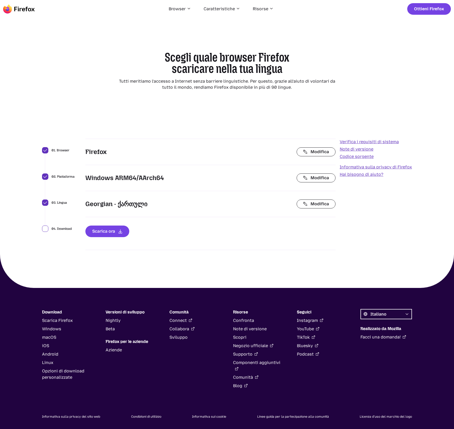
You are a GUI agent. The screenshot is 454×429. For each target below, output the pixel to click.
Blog (237, 385)
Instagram (307, 320)
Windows (51, 328)
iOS (45, 345)
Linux (47, 362)
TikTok (303, 337)
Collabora (179, 328)
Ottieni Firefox (429, 8)
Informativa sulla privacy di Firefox (376, 166)
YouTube (305, 328)
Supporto (242, 354)
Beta (110, 328)
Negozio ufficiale (250, 345)
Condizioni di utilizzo (146, 416)
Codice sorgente (357, 156)
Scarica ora (103, 231)
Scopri (239, 337)
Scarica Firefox (57, 320)
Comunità (243, 377)
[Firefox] (19, 9)
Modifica (320, 151)
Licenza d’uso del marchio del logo (386, 416)
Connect (178, 320)
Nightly (113, 320)
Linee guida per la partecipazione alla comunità (293, 416)
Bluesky (305, 345)
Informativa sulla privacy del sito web (71, 416)
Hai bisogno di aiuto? (361, 174)
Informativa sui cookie (209, 416)
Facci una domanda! (380, 337)
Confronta (243, 320)
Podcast (305, 354)
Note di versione (356, 149)
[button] (180, 9)
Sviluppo (178, 337)
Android (50, 354)
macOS (49, 337)
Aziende (114, 349)
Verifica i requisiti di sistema (369, 141)
